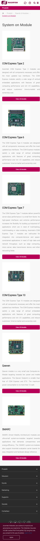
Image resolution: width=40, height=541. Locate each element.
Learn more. (28, 533)
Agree (11, 537)
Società (4, 504)
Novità (4, 483)
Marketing (5, 490)
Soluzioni (5, 476)
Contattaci (5, 511)
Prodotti (5, 8)
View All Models (21, 99)
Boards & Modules (22, 13)
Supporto (5, 497)
